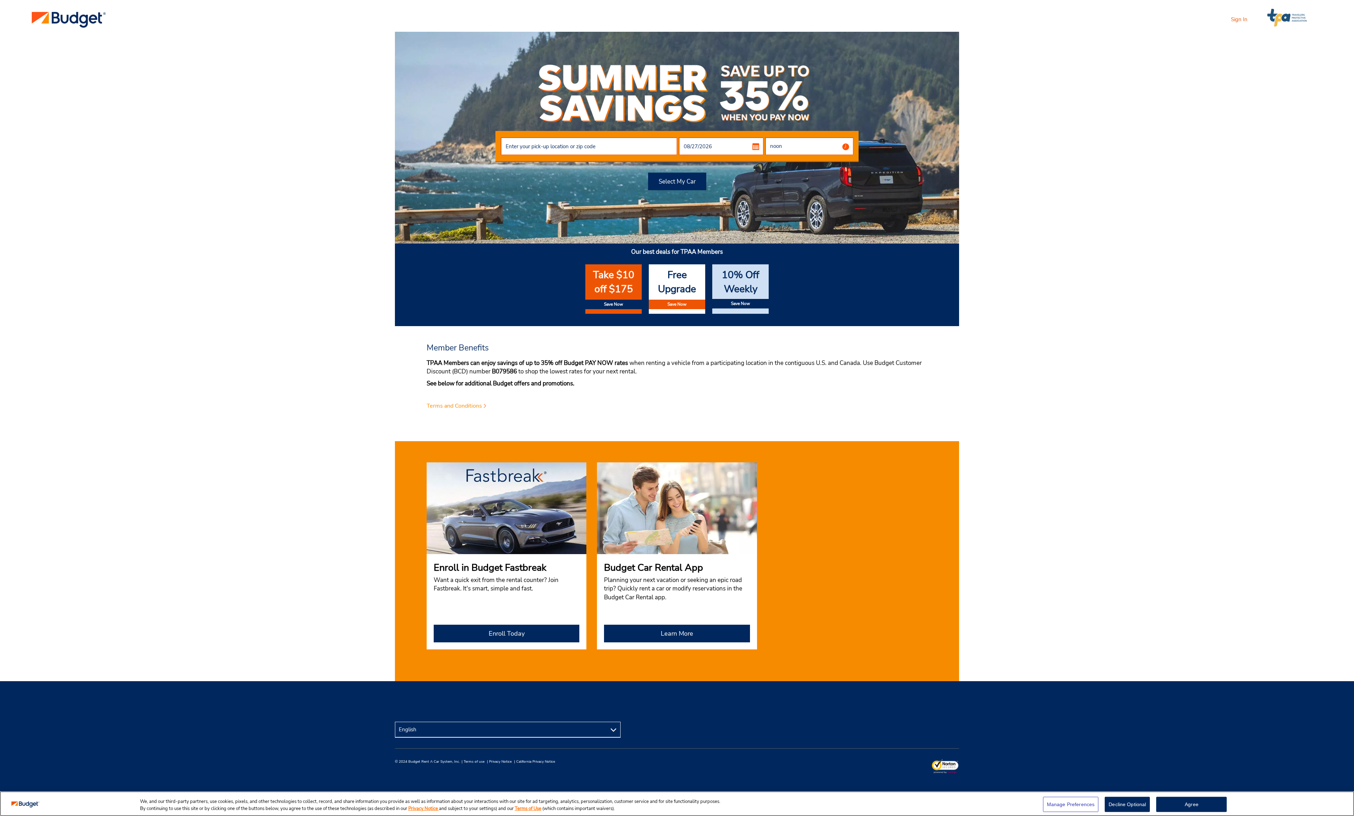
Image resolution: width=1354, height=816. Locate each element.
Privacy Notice (423, 808)
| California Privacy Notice (534, 761)
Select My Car (677, 182)
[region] (677, 803)
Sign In (1239, 19)
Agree (1192, 804)
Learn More (677, 633)
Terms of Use (528, 808)
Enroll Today (507, 633)
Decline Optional (1127, 804)
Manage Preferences (1071, 804)
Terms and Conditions (454, 405)
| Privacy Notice (499, 761)
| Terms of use (473, 761)
